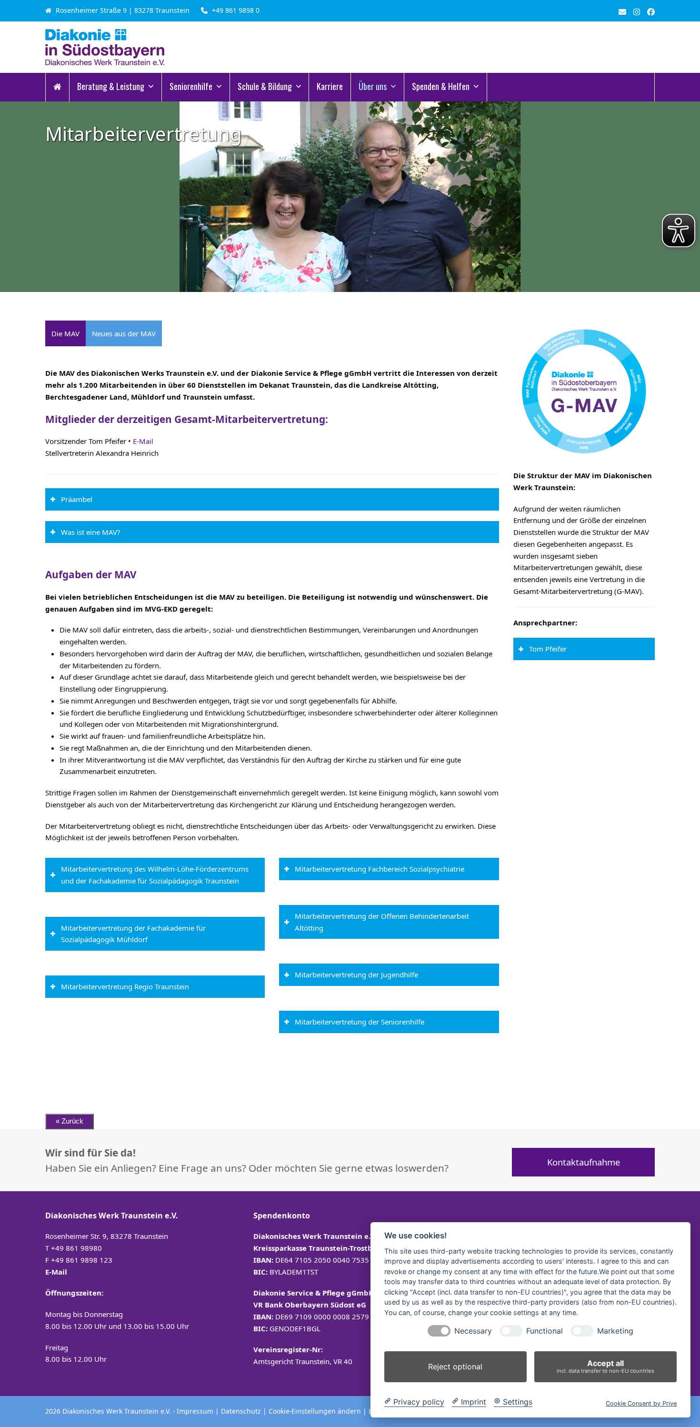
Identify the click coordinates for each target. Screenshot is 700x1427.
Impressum (195, 1411)
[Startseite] (57, 87)
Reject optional (455, 1366)
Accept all (605, 1366)
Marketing (615, 1331)
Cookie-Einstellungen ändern (315, 1411)
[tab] (65, 334)
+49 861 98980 (76, 1248)
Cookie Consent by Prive (641, 1403)
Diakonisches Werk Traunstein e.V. (117, 1411)
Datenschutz (241, 1411)
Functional (544, 1331)
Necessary (473, 1331)
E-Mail (143, 441)
